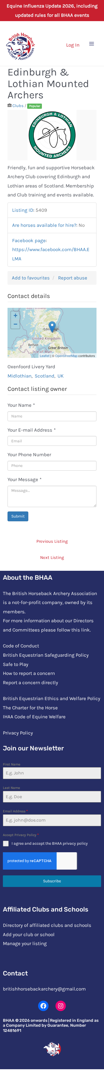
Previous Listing (52, 541)
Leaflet (44, 355)
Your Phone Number (29, 454)
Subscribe (52, 881)
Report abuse (72, 278)
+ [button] (15, 315)
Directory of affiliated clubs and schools (47, 925)
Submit (18, 516)
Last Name (11, 788)
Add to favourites (31, 278)
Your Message (25, 479)
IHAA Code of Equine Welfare (34, 716)
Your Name (21, 405)
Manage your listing (25, 943)
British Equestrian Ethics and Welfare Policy (51, 698)
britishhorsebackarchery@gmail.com (44, 989)
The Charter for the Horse (30, 707)
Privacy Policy (18, 733)
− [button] (15, 324)
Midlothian (19, 376)
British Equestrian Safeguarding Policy (46, 655)
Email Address (15, 811)
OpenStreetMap (66, 355)
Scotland (44, 376)
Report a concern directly (30, 682)
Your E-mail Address (32, 430)
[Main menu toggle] (92, 43)
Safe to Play (15, 664)
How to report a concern (29, 673)
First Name (11, 764)
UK (60, 376)
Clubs (18, 105)
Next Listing (52, 557)
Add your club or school (29, 934)
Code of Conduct (21, 646)
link (85, 630)
